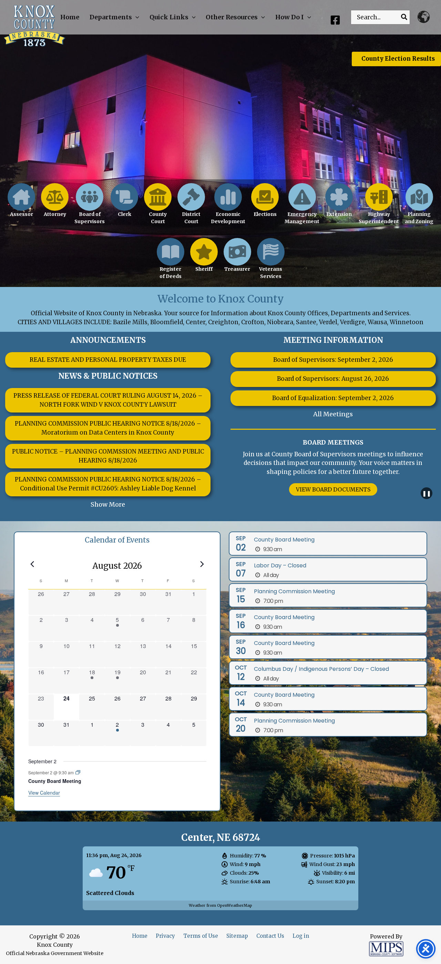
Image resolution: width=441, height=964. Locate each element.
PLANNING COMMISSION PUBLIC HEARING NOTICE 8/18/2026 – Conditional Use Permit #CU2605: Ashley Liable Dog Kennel (108, 484)
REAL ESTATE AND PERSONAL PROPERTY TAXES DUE (108, 360)
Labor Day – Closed (280, 565)
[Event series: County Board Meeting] (77, 772)
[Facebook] (335, 20)
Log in (301, 936)
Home (139, 936)
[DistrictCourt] (191, 207)
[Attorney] (55, 204)
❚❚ (426, 493)
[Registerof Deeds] (170, 262)
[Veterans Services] (271, 262)
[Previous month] (32, 564)
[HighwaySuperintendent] (379, 207)
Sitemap (237, 936)
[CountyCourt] (158, 207)
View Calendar (44, 792)
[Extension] (339, 204)
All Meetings (333, 414)
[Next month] (202, 564)
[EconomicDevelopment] (228, 207)
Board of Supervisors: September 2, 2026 (333, 360)
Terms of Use (200, 936)
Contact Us (270, 936)
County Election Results (398, 58)
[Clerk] (124, 204)
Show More (108, 504)
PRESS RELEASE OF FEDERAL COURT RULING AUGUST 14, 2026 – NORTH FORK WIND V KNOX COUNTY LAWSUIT (108, 400)
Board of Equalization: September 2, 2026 (333, 398)
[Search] (404, 17)
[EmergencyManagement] (302, 207)
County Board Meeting (54, 780)
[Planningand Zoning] (419, 207)
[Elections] (265, 204)
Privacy (165, 936)
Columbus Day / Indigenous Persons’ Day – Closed (321, 669)
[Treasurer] (237, 259)
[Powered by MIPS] (386, 948)
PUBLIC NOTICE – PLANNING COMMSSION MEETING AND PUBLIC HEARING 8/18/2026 (108, 456)
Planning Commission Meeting (294, 591)
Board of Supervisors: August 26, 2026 (333, 378)
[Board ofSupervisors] (89, 207)
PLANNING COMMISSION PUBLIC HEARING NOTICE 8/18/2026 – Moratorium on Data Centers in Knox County (108, 428)
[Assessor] (21, 204)
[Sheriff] (204, 259)
